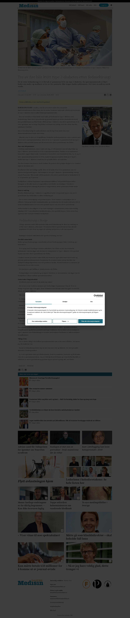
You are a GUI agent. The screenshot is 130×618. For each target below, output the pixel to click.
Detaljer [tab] (65, 301)
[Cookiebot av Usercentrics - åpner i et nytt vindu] (95, 295)
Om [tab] (91, 301)
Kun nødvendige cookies (39, 321)
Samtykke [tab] (38, 301)
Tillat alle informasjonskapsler (90, 321)
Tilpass (64, 321)
